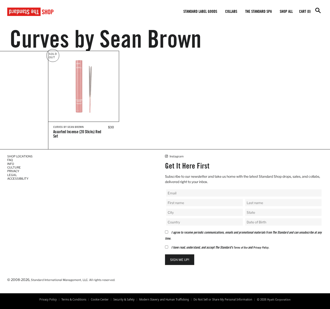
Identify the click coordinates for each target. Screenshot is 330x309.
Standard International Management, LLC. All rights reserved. (73, 280)
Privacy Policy (260, 247)
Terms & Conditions (73, 300)
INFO (10, 164)
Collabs (231, 12)
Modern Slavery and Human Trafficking (164, 300)
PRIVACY (13, 171)
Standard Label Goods (200, 12)
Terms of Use (240, 247)
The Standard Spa (258, 12)
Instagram (176, 156)
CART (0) (305, 12)
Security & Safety (124, 300)
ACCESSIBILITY (18, 178)
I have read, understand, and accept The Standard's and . (220, 248)
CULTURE (14, 167)
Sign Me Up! (179, 260)
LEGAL (12, 175)
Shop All (286, 12)
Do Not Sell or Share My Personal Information (223, 300)
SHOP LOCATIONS (20, 156)
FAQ (10, 160)
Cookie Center (100, 300)
